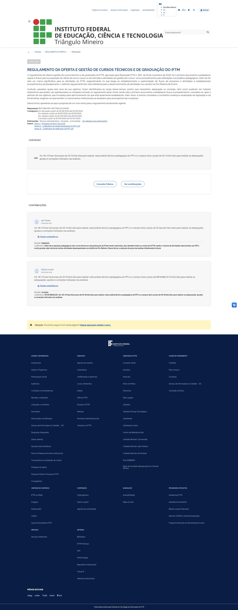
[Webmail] (179, 10)
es (164, 12)
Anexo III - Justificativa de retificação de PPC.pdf (54, 128)
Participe (38, 52)
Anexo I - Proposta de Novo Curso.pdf (49, 123)
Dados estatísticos (49, 236)
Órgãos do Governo (100, 10)
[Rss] (194, 10)
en (164, 9)
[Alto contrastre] (189, 10)
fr (163, 15)
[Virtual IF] (184, 10)
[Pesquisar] (208, 32)
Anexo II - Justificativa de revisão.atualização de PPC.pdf (57, 126)
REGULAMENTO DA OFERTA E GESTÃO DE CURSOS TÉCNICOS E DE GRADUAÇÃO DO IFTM (56, 52)
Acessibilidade (148, 10)
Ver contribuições (132, 184)
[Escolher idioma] (160, 4)
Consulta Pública (105, 184)
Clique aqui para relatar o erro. (95, 324)
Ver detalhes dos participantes (94, 121)
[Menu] (29, 21)
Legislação (135, 10)
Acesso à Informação (119, 10)
